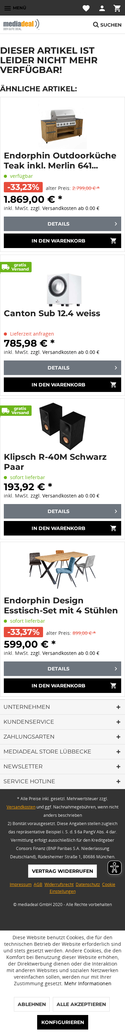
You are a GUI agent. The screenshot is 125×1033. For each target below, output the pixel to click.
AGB (38, 884)
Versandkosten (21, 807)
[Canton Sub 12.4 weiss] (62, 282)
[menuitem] (15, 8)
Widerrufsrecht (59, 884)
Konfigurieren (62, 1022)
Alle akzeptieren (81, 1004)
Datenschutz (88, 884)
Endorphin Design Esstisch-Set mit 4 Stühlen (61, 605)
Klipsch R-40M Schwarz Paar (55, 462)
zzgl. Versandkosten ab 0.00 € (65, 208)
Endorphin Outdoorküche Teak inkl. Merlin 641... (60, 160)
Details (58, 224)
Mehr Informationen (87, 983)
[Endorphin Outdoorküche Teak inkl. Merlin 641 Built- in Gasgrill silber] (62, 125)
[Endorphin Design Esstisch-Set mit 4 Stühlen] (62, 570)
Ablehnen (32, 1004)
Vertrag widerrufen (62, 871)
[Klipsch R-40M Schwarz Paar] (62, 426)
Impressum (21, 884)
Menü (14, 8)
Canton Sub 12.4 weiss (52, 313)
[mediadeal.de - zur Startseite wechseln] (32, 24)
